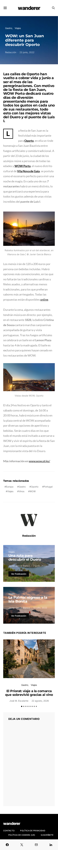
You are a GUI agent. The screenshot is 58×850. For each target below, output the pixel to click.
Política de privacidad (32, 830)
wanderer (29, 8)
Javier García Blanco (19, 565)
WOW (33, 491)
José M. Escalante (18, 700)
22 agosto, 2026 (40, 700)
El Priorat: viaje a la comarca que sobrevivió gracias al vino (29, 693)
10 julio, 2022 (40, 607)
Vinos (21, 491)
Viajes (18, 28)
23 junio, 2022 (26, 52)
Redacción (10, 52)
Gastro (8, 28)
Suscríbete (47, 835)
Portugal (48, 486)
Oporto (34, 486)
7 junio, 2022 (40, 565)
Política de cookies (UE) (21, 835)
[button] (22, 706)
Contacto (9, 830)
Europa (9, 486)
